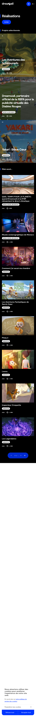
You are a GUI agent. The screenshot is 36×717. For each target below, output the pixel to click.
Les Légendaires (9, 438)
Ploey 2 (5, 338)
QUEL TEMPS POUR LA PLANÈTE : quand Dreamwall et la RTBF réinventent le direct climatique (17, 198)
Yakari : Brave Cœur (14, 149)
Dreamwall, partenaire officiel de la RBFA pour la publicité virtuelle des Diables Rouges (18, 101)
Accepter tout (26, 712)
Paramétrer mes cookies (13, 707)
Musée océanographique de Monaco (18, 235)
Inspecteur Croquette (11, 405)
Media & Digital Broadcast (11, 204)
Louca (4, 371)
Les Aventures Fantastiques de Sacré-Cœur (15, 303)
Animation (6, 69)
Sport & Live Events (9, 112)
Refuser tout (10, 712)
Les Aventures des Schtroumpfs (13, 61)
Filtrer (6, 22)
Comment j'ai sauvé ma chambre (16, 268)
